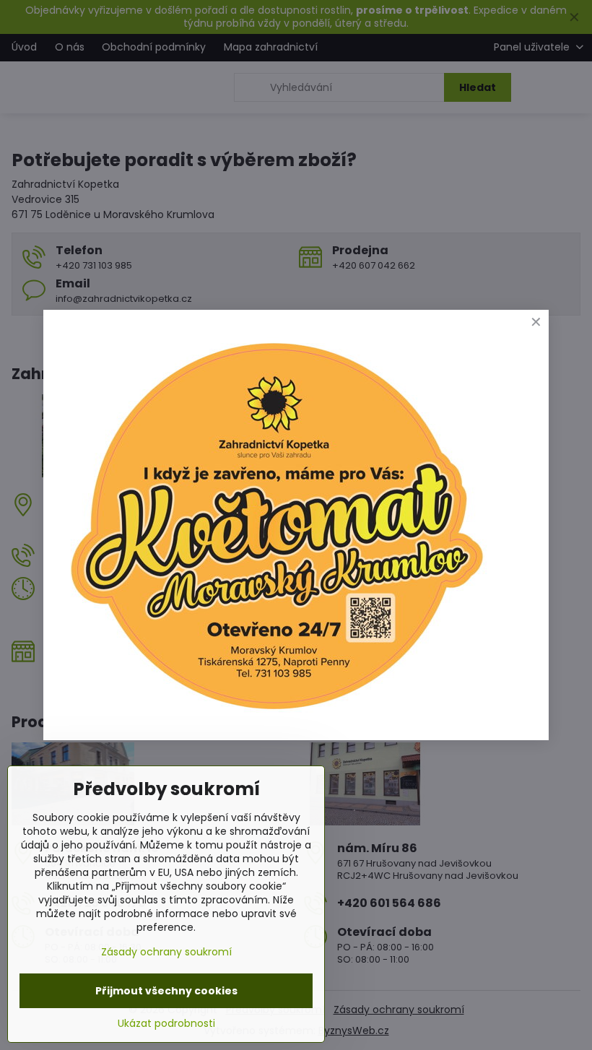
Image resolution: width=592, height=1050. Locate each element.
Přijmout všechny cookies (166, 991)
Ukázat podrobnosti (166, 1024)
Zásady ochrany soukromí (166, 952)
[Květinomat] (275, 716)
